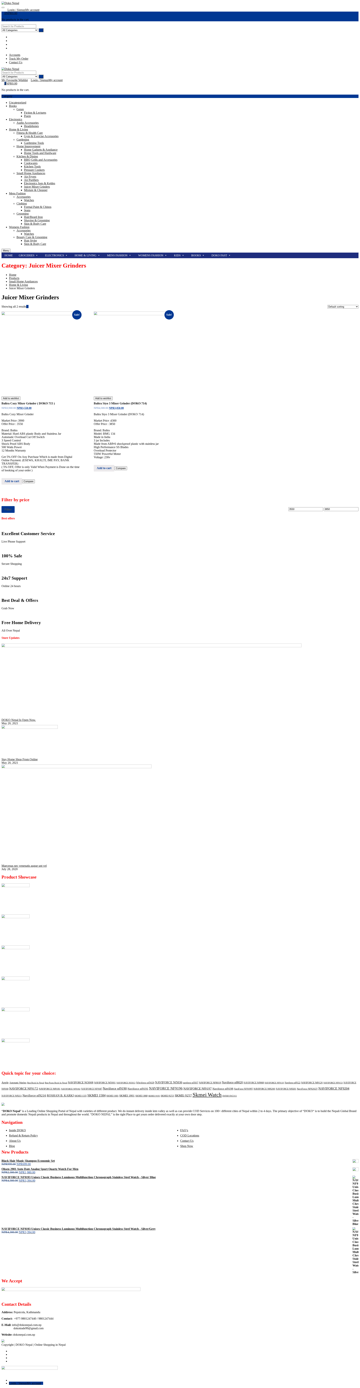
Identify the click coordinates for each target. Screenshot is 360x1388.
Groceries (26, 255)
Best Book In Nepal (35, 1083)
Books (13, 106)
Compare (28, 481)
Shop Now (186, 1146)
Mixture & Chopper (35, 190)
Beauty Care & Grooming (31, 237)
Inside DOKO (17, 1130)
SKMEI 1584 (96, 1095)
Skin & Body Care (35, 223)
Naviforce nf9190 (115, 1088)
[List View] (29, 306)
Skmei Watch (207, 1095)
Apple (5, 1082)
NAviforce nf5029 (145, 1082)
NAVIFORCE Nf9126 (312, 1082)
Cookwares (31, 163)
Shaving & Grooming (37, 220)
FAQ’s (184, 1130)
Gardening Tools (34, 143)
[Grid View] (27, 306)
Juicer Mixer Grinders (37, 186)
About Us (15, 1140)
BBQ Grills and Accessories (40, 159)
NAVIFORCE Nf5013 (125, 1083)
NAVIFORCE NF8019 (210, 1082)
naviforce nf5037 (190, 1082)
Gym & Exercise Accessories (41, 136)
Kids (177, 255)
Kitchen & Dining (27, 156)
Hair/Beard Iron (33, 217)
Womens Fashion (19, 227)
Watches (29, 200)
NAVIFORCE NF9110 (274, 1083)
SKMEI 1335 (80, 1095)
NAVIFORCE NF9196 (166, 1088)
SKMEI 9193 (154, 1096)
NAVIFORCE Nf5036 (168, 1082)
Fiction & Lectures (35, 112)
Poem (27, 116)
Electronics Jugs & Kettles (39, 183)
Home (8, 255)
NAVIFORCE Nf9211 (12, 1095)
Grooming (22, 213)
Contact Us (187, 1140)
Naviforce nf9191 (138, 1088)
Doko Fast (219, 255)
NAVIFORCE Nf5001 (105, 1082)
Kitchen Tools (32, 166)
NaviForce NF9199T (243, 1089)
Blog (12, 1146)
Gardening (22, 139)
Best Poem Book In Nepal (56, 1083)
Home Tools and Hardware (40, 153)
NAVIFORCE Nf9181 (49, 1088)
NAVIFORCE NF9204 (333, 1088)
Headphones (31, 126)
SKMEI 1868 (141, 1095)
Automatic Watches (17, 1082)
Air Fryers (30, 176)
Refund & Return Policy (23, 1135)
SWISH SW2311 (229, 1096)
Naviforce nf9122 (292, 1082)
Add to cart (11, 481)
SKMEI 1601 (112, 1095)
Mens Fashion (17, 193)
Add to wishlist (11, 398)
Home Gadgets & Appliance (41, 149)
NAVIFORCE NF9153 (333, 1083)
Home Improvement (28, 146)
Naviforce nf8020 (232, 1082)
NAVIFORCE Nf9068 (254, 1082)
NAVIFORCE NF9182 (70, 1089)
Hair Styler (30, 240)
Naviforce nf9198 (222, 1088)
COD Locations (189, 1135)
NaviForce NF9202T (307, 1088)
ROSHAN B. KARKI (60, 1095)
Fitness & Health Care (29, 132)
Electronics (15, 119)
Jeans (27, 210)
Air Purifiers (31, 180)
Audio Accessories (27, 122)
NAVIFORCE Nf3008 (80, 1082)
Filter (8, 509)
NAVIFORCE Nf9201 (286, 1089)
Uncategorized (17, 102)
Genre (20, 109)
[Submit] (41, 30)
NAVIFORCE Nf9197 (197, 1088)
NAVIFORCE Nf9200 (264, 1088)
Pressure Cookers (34, 169)
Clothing (21, 203)
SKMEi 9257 (183, 1095)
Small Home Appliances (30, 173)
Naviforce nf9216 (34, 1095)
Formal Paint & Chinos (37, 206)
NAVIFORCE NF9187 (91, 1089)
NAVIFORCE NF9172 (23, 1088)
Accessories (23, 196)
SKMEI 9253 (167, 1095)
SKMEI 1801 (127, 1095)
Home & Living (18, 129)
